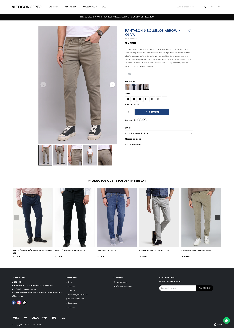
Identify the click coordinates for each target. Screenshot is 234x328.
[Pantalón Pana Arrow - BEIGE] (201, 217)
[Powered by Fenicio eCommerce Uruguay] (218, 325)
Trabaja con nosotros (77, 299)
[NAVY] (134, 87)
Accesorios (89, 6)
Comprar (154, 112)
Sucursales (72, 303)
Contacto (72, 290)
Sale (104, 6)
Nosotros (71, 286)
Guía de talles (132, 104)
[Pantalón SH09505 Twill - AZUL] (75, 217)
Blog (70, 282)
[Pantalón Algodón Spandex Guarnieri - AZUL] (32, 217)
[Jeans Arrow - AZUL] (117, 217)
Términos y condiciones (77, 294)
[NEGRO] (140, 87)
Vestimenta (70, 6)
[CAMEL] (128, 87)
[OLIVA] (146, 87)
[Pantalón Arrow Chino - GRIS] (159, 217)
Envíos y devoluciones (123, 286)
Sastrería (53, 6)
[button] (205, 7)
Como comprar (120, 282)
